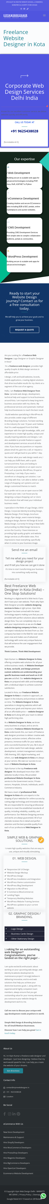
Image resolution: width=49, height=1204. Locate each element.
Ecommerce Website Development (18, 1173)
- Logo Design (16, 928)
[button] (24, 928)
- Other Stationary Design (22, 938)
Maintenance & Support (13, 1137)
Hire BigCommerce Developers (16, 1163)
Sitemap (36, 1194)
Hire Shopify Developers (13, 1142)
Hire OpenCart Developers (14, 1168)
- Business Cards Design (21, 933)
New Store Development (13, 1132)
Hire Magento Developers (14, 1158)
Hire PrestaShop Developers (15, 1153)
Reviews (38, 1199)
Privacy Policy (25, 1194)
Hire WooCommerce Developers (17, 1147)
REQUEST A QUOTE (24, 329)
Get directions (13, 1071)
